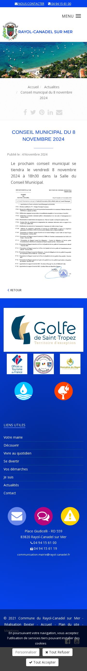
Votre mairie (13, 437)
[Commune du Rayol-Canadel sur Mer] (37, 29)
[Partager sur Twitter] (33, 113)
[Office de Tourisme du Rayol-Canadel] (17, 364)
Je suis (9, 477)
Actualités (11, 485)
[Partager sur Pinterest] (41, 113)
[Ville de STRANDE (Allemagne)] (43, 364)
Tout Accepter (44, 662)
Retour (16, 290)
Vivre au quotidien (17, 453)
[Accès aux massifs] (63, 391)
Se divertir (11, 461)
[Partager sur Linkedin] (50, 113)
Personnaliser (25, 652)
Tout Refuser (59, 652)
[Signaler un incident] (70, 516)
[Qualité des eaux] (23, 391)
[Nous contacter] (17, 516)
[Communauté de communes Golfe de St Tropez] (43, 330)
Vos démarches (16, 469)
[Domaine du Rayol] (70, 364)
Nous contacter (31, 4)
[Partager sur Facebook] (25, 113)
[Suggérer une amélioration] (43, 516)
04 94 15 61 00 (61, 4)
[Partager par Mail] (59, 113)
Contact (10, 493)
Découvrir (11, 445)
